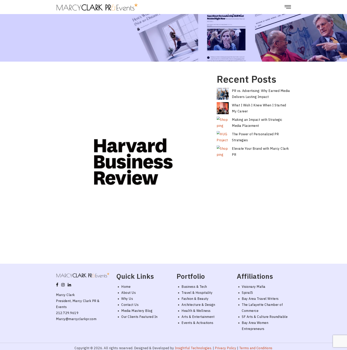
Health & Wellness (196, 311)
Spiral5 (247, 293)
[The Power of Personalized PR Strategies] (223, 137)
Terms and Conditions (255, 348)
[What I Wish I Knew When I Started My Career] (223, 108)
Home (126, 287)
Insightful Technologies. (193, 348)
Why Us (127, 299)
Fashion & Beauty (195, 299)
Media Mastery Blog (136, 311)
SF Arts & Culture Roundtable (265, 317)
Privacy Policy (225, 348)
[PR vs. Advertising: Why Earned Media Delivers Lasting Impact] (223, 94)
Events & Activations (197, 323)
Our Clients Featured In (139, 317)
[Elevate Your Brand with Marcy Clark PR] (223, 151)
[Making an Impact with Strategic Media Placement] (223, 123)
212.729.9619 (67, 313)
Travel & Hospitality (197, 293)
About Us (128, 293)
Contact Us (130, 305)
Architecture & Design (198, 305)
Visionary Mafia (253, 287)
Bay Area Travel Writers (260, 299)
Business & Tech (194, 287)
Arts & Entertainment (198, 317)
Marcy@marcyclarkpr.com (76, 319)
